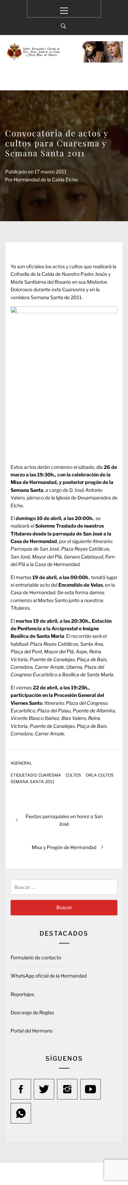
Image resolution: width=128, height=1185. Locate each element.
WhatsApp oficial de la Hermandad (49, 976)
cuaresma (49, 775)
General (22, 763)
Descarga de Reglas (32, 1012)
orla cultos (100, 775)
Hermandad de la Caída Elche (46, 179)
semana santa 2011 (32, 781)
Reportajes (22, 994)
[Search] (63, 26)
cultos (73, 775)
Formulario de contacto (36, 957)
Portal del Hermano (32, 1031)
